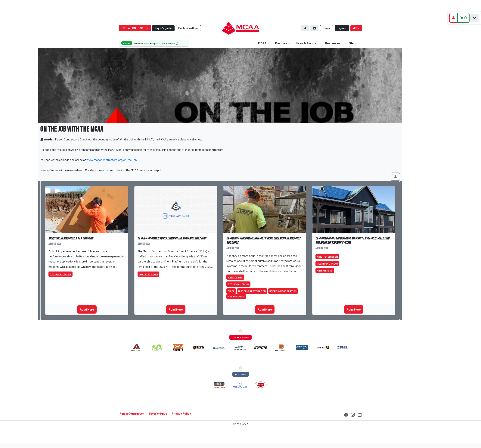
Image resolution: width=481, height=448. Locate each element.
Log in (326, 28)
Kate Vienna (235, 277)
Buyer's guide (163, 28)
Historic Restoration (252, 291)
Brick (231, 291)
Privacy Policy (181, 413)
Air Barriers (325, 270)
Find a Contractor (131, 413)
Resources (332, 43)
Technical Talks (60, 274)
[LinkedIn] (360, 414)
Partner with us (188, 28)
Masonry (281, 43)
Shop (352, 43)
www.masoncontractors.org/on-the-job (111, 159)
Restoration (236, 296)
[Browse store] (314, 28)
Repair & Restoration (283, 291)
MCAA (262, 43)
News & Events (306, 43)
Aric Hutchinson (327, 256)
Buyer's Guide (157, 413)
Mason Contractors (67, 139)
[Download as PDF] (395, 177)
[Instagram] (353, 414)
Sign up (342, 28)
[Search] (305, 28)
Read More (87, 309)
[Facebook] (346, 414)
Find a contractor (135, 28)
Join (356, 28)
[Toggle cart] (474, 18)
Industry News (148, 274)
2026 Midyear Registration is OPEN (154, 43)
